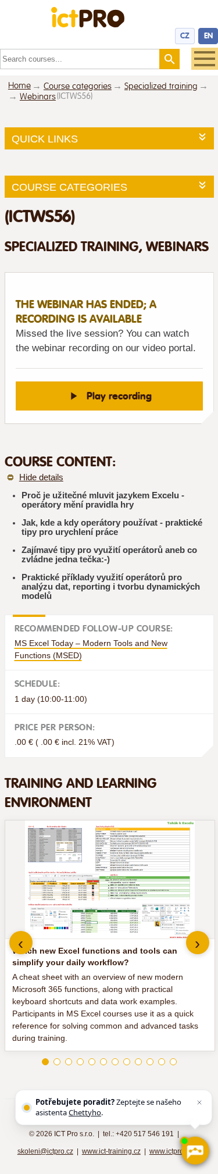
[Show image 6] (103, 1061)
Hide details (41, 477)
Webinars (38, 97)
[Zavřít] (199, 1102)
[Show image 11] (161, 1061)
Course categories (78, 86)
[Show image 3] (68, 1061)
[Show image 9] (138, 1061)
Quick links (45, 139)
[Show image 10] (149, 1061)
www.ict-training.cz (111, 1151)
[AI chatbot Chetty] (194, 1150)
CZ (185, 35)
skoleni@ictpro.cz (45, 1151)
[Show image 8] (126, 1061)
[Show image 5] (91, 1061)
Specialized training (161, 86)
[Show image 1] (45, 1061)
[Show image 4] (80, 1061)
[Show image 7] (115, 1061)
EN (208, 35)
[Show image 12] (173, 1061)
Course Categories (69, 187)
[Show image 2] (56, 1061)
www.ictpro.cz (170, 1151)
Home (19, 86)
